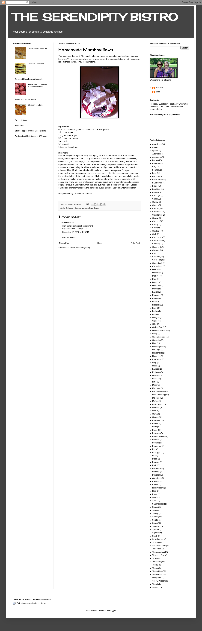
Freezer (155, 305)
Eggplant (156, 295)
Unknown (66, 222)
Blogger (112, 611)
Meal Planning (158, 395)
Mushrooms (157, 404)
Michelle (159, 88)
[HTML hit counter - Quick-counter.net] (29, 603)
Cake (154, 199)
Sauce (155, 507)
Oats (154, 411)
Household (157, 353)
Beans (155, 170)
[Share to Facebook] (101, 204)
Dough (155, 282)
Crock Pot (156, 260)
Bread (154, 186)
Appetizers (156, 144)
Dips (154, 279)
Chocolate (156, 237)
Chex (154, 228)
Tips (154, 558)
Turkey (155, 565)
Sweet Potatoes (159, 546)
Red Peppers (158, 488)
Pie (153, 449)
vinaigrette (156, 578)
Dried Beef (156, 285)
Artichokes (156, 154)
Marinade (156, 388)
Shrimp (155, 513)
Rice (154, 491)
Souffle (155, 520)
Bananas (156, 163)
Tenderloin (156, 549)
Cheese (155, 221)
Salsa (154, 501)
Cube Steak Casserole (37, 48)
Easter (155, 292)
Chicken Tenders (35, 105)
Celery (155, 218)
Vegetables (157, 571)
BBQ (154, 167)
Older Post (135, 243)
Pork (154, 465)
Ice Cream (156, 359)
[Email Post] (87, 204)
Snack (96, 208)
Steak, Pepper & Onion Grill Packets (30, 131)
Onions (155, 417)
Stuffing (155, 542)
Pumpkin (156, 475)
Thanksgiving (158, 552)
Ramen (155, 481)
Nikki (157, 92)
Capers (155, 205)
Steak (154, 536)
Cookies (77, 208)
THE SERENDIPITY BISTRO (95, 16)
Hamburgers (157, 346)
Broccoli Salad (21, 120)
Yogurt (155, 584)
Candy (155, 202)
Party (154, 427)
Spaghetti (156, 526)
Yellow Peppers (159, 581)
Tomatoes (156, 562)
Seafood (156, 510)
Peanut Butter (158, 436)
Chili (154, 234)
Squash (155, 533)
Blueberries (157, 183)
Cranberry (156, 257)
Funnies (155, 314)
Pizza (154, 459)
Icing (154, 363)
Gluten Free (157, 327)
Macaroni (156, 385)
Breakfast (156, 189)
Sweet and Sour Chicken (25, 100)
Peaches (156, 433)
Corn (154, 253)
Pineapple (156, 452)
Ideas (154, 366)
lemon (155, 375)
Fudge (155, 311)
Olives (155, 414)
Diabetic (155, 276)
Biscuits (155, 176)
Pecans (155, 443)
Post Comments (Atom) (80, 248)
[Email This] (92, 204)
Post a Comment (69, 238)
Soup (154, 523)
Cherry (155, 224)
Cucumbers (157, 266)
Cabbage (156, 195)
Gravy (154, 334)
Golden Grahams (159, 330)
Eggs (154, 298)
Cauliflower (157, 215)
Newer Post (64, 243)
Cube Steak (157, 263)
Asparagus (157, 157)
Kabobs (155, 369)
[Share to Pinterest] (104, 204)
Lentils (155, 379)
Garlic (154, 321)
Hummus (156, 356)
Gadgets (156, 318)
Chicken (155, 231)
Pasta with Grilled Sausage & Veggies (31, 136)
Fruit (154, 308)
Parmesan (156, 420)
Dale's (155, 269)
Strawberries (157, 539)
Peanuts (155, 440)
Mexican (156, 398)
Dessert (155, 273)
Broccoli (155, 192)
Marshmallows (87, 208)
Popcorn (156, 462)
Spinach (155, 529)
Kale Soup (19, 126)
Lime (154, 382)
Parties (155, 424)
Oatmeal (156, 407)
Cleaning (156, 244)
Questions (156, 478)
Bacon (155, 160)
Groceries (156, 340)
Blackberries (157, 179)
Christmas (70, 208)
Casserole (156, 212)
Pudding (156, 472)
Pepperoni (156, 446)
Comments (157, 247)
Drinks (155, 289)
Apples (155, 147)
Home (100, 243)
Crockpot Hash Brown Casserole (29, 79)
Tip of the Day (158, 555)
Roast (154, 494)
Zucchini (156, 587)
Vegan (155, 568)
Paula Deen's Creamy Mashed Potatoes (37, 85)
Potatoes (156, 469)
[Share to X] (98, 204)
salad (154, 497)
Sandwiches (157, 504)
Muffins (155, 401)
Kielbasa (156, 372)
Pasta (154, 430)
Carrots (155, 208)
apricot (155, 151)
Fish (154, 301)
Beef (154, 173)
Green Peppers (158, 337)
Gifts (154, 324)
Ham (154, 343)
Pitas (154, 456)
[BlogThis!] (95, 204)
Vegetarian (157, 574)
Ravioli (155, 484)
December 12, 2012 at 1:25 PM (75, 232)
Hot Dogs (156, 350)
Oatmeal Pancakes (36, 64)
